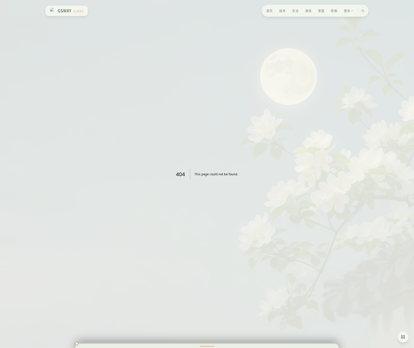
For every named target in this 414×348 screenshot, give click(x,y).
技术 (282, 10)
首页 (269, 10)
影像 (334, 10)
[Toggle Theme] (363, 10)
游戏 (308, 10)
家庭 (321, 10)
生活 (295, 10)
